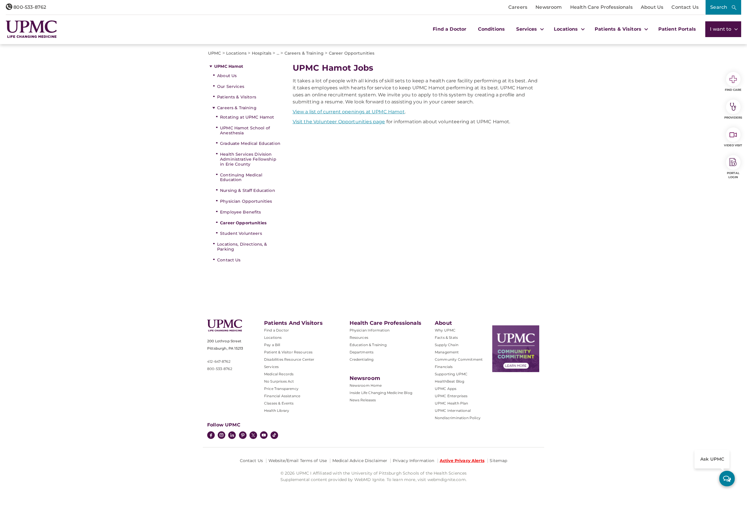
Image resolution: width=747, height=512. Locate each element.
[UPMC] (31, 29)
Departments (362, 352)
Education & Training (368, 345)
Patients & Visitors (236, 97)
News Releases (363, 400)
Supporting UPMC (451, 374)
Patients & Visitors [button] (619, 29)
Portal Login (733, 175)
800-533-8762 (29, 7)
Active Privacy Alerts (462, 460)
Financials (444, 367)
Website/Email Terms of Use (297, 460)
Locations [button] (567, 29)
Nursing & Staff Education (247, 190)
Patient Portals (677, 29)
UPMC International (453, 410)
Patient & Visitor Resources (288, 352)
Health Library (276, 410)
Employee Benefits (240, 212)
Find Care (733, 90)
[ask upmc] (727, 478)
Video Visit (733, 145)
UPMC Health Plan (451, 403)
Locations (273, 337)
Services (271, 367)
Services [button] (527, 29)
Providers (733, 117)
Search (718, 7)
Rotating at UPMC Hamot (247, 117)
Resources (359, 337)
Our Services (230, 86)
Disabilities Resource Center (289, 359)
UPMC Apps (445, 388)
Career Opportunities (243, 222)
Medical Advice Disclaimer (360, 460)
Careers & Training (236, 107)
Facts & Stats (446, 337)
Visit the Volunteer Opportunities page (339, 121)
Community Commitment (459, 359)
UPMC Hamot (228, 66)
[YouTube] (264, 435)
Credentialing (362, 359)
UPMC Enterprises (451, 396)
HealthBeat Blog (449, 381)
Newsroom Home (366, 385)
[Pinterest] (243, 435)
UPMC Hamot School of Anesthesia (245, 130)
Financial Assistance (282, 396)
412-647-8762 (219, 361)
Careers (517, 7)
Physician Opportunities (246, 201)
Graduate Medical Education (250, 143)
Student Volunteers (241, 233)
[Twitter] (253, 435)
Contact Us (685, 7)
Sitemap (498, 460)
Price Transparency (281, 388)
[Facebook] (211, 435)
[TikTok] (274, 435)
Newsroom (548, 7)
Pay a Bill (272, 345)
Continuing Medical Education (241, 177)
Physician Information (370, 330)
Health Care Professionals (601, 7)
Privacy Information (413, 460)
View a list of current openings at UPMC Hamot (349, 111)
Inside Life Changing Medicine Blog (381, 392)
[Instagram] (221, 435)
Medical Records (279, 374)
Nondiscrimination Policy (458, 418)
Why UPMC (445, 330)
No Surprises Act (279, 381)
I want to (721, 29)
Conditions (491, 29)
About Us (652, 7)
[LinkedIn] (232, 435)
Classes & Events (279, 403)
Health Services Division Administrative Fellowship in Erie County (248, 159)
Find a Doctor (449, 29)
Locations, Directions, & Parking (242, 247)
